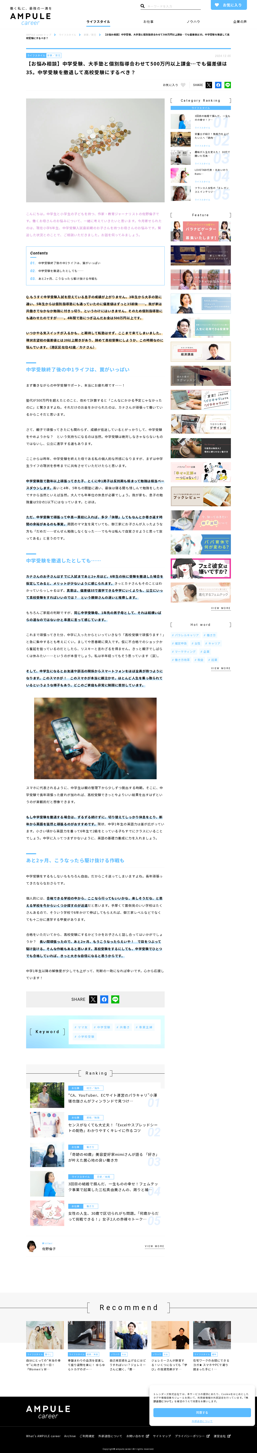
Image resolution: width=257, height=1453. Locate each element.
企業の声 (240, 21)
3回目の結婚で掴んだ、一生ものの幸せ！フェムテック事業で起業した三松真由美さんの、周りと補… (113, 1186)
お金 (124, 1354)
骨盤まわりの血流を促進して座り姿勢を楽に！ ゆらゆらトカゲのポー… (86, 1364)
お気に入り (232, 4)
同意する (202, 1412)
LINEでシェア (227, 85)
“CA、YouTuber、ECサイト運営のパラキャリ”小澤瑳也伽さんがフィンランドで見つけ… (112, 1097)
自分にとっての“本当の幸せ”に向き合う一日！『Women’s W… (43, 1364)
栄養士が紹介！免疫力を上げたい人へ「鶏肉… (212, 135)
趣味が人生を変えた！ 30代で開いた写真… (212, 153)
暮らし (48, 1354)
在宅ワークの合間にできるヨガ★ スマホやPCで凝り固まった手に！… (211, 1364)
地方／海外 (93, 1088)
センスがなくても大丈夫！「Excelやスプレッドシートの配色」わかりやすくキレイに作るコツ (113, 1127)
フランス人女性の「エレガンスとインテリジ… (212, 189)
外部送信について (202, 1421)
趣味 (214, 1354)
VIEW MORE (155, 1246)
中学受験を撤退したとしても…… (61, 271)
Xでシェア (209, 85)
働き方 (90, 1147)
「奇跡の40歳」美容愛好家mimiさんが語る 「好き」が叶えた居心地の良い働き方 (113, 1157)
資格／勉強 (93, 1117)
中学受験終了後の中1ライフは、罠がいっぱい (69, 263)
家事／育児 (53, 55)
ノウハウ (193, 21)
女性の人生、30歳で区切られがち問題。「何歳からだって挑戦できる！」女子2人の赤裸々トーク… (113, 1216)
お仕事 (148, 21)
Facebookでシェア (218, 85)
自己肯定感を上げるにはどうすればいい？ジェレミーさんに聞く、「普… (128, 1364)
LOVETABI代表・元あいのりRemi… (211, 171)
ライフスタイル (98, 21)
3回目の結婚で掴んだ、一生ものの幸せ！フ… (212, 117)
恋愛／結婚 (103, 1176)
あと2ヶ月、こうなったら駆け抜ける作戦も (68, 279)
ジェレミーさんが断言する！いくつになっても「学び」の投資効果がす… (169, 1364)
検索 (143, 7)
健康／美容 (92, 1354)
